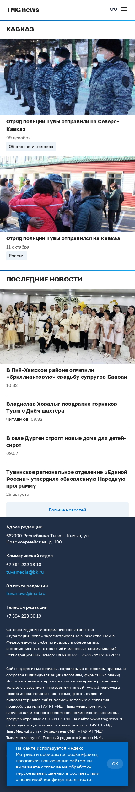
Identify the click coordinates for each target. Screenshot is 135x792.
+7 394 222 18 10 (23, 564)
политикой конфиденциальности (55, 779)
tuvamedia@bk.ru (25, 572)
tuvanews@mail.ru (25, 593)
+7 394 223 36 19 (23, 615)
